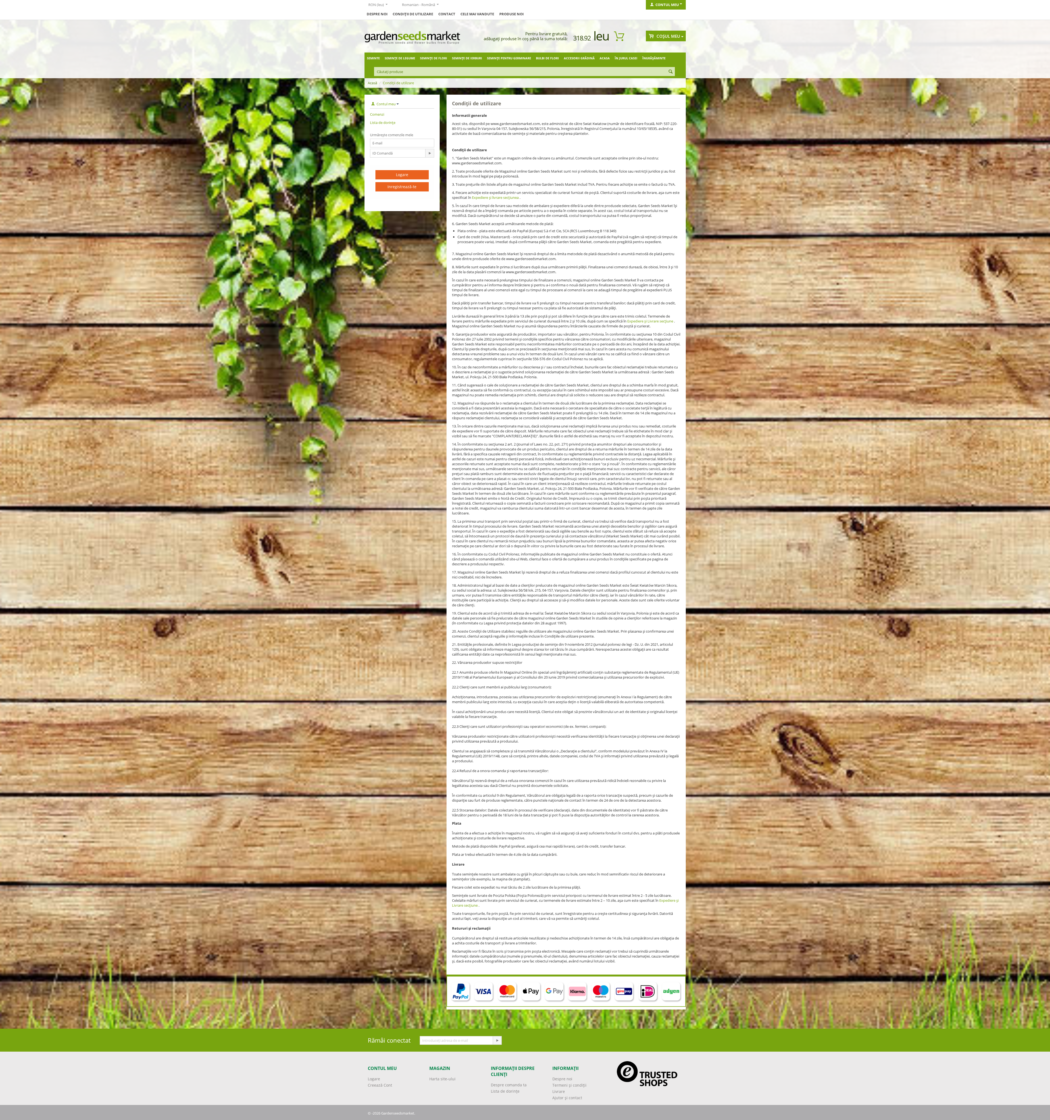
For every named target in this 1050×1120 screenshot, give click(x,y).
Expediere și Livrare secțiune (650, 321)
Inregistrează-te (401, 186)
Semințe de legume (400, 58)
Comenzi (377, 114)
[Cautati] (670, 71)
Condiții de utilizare (413, 13)
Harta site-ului (442, 1078)
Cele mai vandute (477, 13)
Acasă (372, 82)
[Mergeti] (429, 153)
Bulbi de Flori (547, 58)
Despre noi (562, 1078)
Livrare (558, 1091)
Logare (402, 174)
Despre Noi (377, 13)
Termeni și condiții (569, 1085)
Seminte (373, 58)
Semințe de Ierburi (467, 58)
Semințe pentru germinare (509, 58)
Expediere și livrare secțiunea (495, 197)
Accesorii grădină (579, 58)
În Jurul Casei (626, 58)
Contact (446, 13)
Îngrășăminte (654, 58)
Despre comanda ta (509, 1084)
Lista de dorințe (382, 122)
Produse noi (511, 13)
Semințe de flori (433, 58)
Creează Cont (380, 1085)
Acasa (605, 58)
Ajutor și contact (567, 1097)
